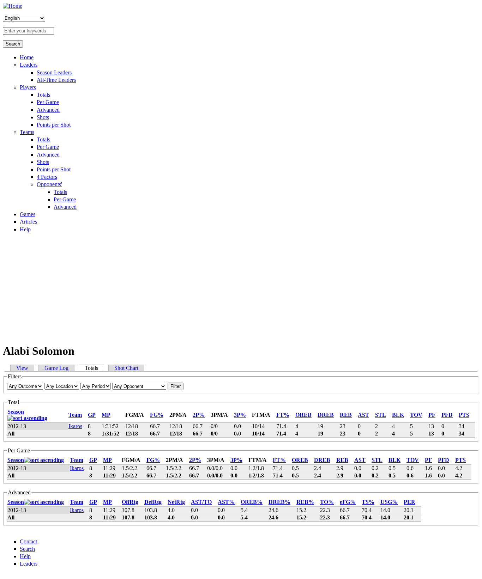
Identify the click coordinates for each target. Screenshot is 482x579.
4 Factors (47, 177)
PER (409, 502)
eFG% (348, 502)
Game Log (56, 368)
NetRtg (176, 502)
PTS (464, 415)
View (22, 368)
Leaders (28, 65)
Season (15, 412)
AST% (226, 502)
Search (27, 549)
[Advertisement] (241, 287)
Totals (43, 95)
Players (28, 87)
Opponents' (49, 184)
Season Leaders (54, 72)
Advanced (48, 110)
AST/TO (201, 502)
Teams (27, 132)
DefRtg (153, 502)
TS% (368, 502)
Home (27, 57)
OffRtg (130, 502)
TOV (416, 415)
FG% (156, 415)
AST (363, 415)
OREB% (252, 502)
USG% (389, 502)
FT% (282, 415)
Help (25, 229)
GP (92, 415)
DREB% (279, 502)
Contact (28, 541)
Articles (28, 222)
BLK (398, 415)
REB (346, 415)
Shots (43, 117)
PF (431, 415)
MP (106, 415)
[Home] (12, 6)
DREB (326, 415)
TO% (327, 502)
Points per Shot (54, 125)
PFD (447, 415)
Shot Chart (126, 368)
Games (27, 214)
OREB (303, 415)
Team (75, 415)
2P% (199, 415)
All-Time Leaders (56, 80)
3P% (240, 415)
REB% (305, 502)
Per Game (48, 102)
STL (380, 415)
